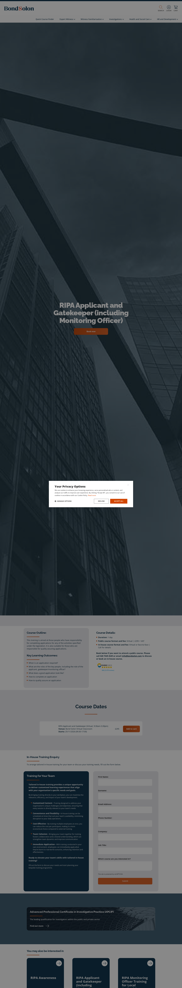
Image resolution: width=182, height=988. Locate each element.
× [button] (128, 484)
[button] (63, 501)
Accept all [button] (118, 501)
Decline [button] (101, 501)
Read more (92, 495)
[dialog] (91, 494)
